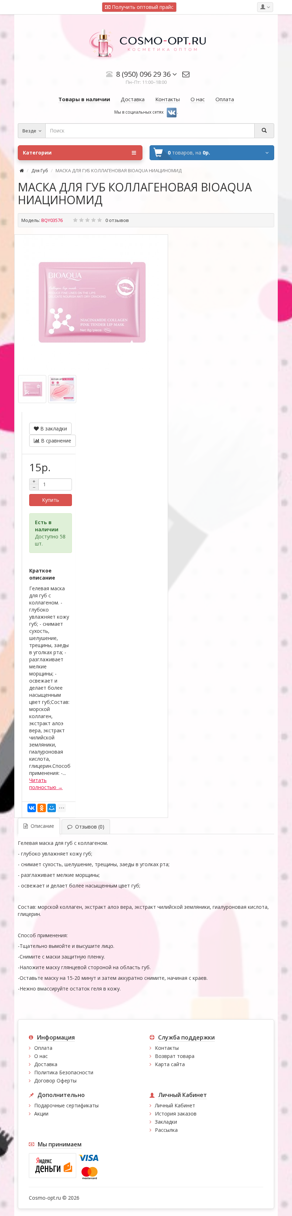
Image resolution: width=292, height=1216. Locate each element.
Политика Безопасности (63, 1072)
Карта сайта (170, 1064)
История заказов (176, 1113)
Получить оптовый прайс (141, 7)
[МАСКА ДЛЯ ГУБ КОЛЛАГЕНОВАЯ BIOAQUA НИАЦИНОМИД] (91, 302)
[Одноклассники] (41, 808)
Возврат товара (174, 1056)
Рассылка (166, 1130)
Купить (50, 499)
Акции (41, 1113)
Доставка (45, 1064)
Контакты (167, 1047)
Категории (37, 152)
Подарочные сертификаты (66, 1105)
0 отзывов (117, 220)
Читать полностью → (46, 784)
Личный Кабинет (175, 1105)
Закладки (166, 1121)
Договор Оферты (55, 1080)
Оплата (43, 1047)
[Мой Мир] (51, 808)
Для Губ (39, 170)
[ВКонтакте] (31, 808)
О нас (41, 1056)
